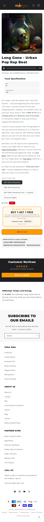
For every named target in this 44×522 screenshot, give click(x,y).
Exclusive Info (10, 361)
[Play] (4, 68)
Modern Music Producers (14, 449)
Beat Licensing (10, 366)
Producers (8, 353)
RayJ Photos (9, 441)
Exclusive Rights (10, 197)
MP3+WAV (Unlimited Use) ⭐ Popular (19, 192)
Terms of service (36, 512)
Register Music (10, 370)
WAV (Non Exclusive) (12, 187)
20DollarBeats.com (20, 509)
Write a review (22, 275)
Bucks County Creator (13, 436)
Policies (7, 418)
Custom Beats (10, 357)
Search (7, 410)
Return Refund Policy (12, 423)
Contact (7, 397)
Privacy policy (24, 512)
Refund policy (13, 512)
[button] (4, 5)
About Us (8, 392)
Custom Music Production (14, 405)
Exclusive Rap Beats (12, 445)
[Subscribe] (37, 335)
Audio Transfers (11, 454)
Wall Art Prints (10, 458)
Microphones (9, 374)
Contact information (23, 516)
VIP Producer (9, 463)
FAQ (6, 401)
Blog (6, 414)
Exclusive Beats (10, 379)
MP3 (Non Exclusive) (12, 182)
